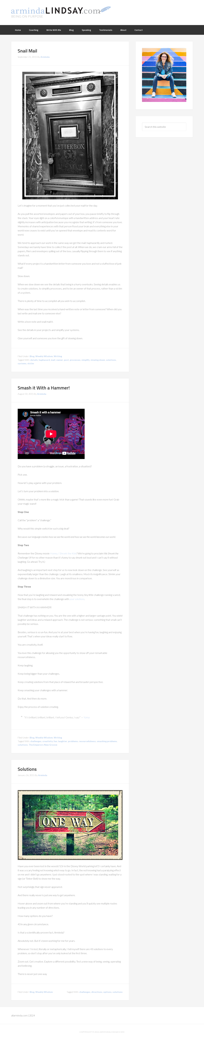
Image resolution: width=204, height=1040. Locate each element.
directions (96, 992)
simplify (85, 360)
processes (75, 360)
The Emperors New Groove (43, 744)
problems (73, 741)
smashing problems (107, 741)
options (107, 992)
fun (55, 741)
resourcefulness (87, 741)
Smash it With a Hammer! (44, 387)
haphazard (44, 360)
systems (22, 363)
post (66, 360)
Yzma (87, 717)
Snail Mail (27, 50)
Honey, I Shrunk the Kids (63, 553)
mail (53, 360)
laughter (62, 741)
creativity (47, 741)
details (34, 360)
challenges (35, 741)
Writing (58, 356)
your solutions (76, 598)
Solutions (27, 769)
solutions (111, 360)
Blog (32, 356)
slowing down (98, 360)
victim (30, 363)
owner (59, 360)
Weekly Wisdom (44, 356)
